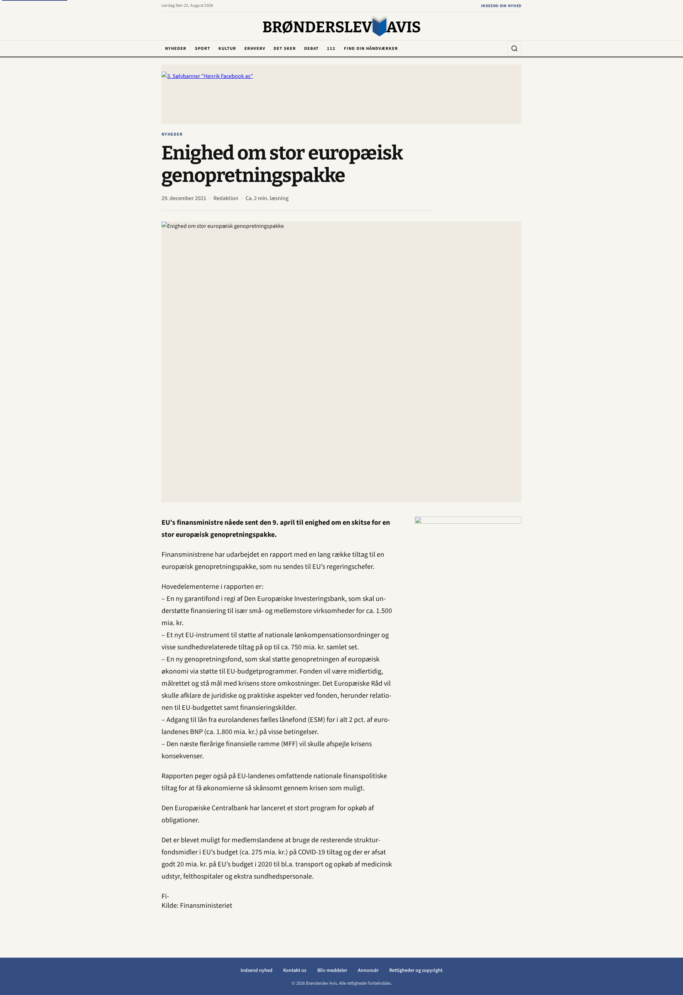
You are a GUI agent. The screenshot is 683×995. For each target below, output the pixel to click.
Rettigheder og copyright (416, 970)
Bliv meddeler (332, 970)
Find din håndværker (371, 48)
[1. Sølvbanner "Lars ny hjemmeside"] (341, 94)
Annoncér (368, 970)
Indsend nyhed (256, 970)
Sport (202, 48)
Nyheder (175, 48)
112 (331, 48)
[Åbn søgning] (514, 48)
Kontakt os (294, 970)
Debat (311, 48)
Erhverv (254, 48)
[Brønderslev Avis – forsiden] (341, 27)
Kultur (227, 48)
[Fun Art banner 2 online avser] (468, 623)
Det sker (285, 48)
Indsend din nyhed (501, 6)
